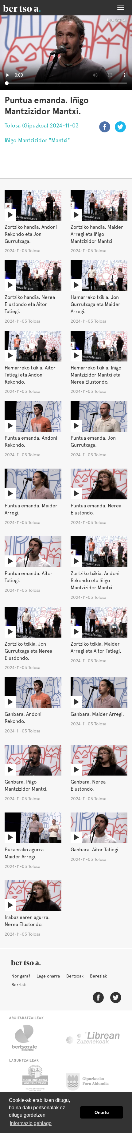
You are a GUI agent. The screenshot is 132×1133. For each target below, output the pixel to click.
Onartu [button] (102, 1112)
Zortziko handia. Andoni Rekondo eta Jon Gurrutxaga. (31, 234)
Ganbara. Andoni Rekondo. (23, 717)
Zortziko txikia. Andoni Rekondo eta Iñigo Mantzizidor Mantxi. (95, 581)
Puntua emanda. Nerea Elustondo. (96, 509)
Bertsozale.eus (28, 1037)
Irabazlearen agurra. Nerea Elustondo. (27, 920)
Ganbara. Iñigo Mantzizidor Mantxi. (26, 785)
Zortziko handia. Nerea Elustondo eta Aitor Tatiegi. (30, 304)
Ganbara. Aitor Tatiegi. (95, 850)
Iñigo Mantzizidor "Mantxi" (37, 140)
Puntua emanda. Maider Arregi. (31, 509)
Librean (93, 1037)
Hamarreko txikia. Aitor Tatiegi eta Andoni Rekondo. (30, 375)
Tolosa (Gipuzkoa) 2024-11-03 (42, 125)
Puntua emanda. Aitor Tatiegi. (28, 577)
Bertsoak (74, 976)
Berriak (18, 984)
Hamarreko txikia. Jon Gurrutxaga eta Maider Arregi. (95, 304)
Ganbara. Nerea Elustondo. (88, 785)
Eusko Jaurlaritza (34, 1080)
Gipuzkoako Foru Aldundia (91, 1080)
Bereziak (98, 976)
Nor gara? (20, 976)
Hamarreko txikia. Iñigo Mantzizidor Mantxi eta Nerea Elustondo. (96, 375)
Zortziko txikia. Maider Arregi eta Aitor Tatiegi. (96, 647)
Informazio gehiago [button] (31, 1123)
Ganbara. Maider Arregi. (97, 714)
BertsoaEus (30, 7)
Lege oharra (48, 976)
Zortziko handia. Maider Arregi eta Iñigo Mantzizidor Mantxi (97, 234)
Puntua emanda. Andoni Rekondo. (31, 441)
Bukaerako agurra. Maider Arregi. (25, 853)
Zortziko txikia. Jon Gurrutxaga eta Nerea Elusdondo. (28, 651)
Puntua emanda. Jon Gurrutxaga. (93, 441)
